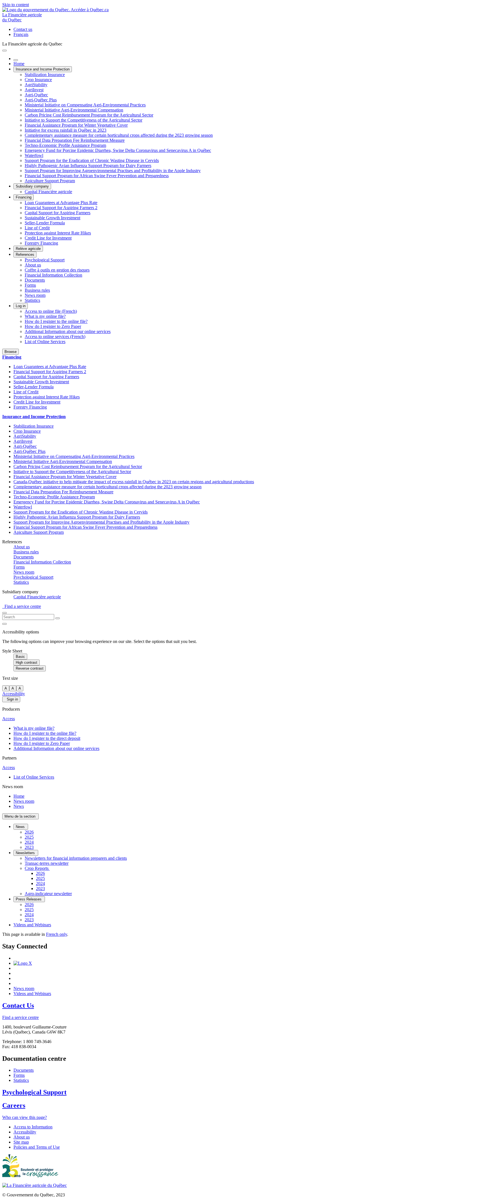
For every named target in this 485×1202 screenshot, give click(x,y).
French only (56, 934)
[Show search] (4, 613)
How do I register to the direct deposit (46, 738)
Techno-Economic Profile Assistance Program (65, 145)
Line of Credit (37, 227)
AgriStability (36, 84)
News (18, 806)
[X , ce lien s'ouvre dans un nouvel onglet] (22, 963)
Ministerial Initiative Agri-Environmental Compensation (74, 110)
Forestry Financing (41, 243)
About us (33, 265)
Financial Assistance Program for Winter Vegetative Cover (76, 125)
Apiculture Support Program (50, 180)
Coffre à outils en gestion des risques (57, 270)
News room (35, 295)
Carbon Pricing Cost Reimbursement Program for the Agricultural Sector (89, 115)
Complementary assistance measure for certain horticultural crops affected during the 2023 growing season (119, 135)
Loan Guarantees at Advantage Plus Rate (61, 202)
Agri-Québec (36, 94)
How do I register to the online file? (56, 321)
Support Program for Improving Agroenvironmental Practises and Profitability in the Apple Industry (113, 170)
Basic (20, 656)
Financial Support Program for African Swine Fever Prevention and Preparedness (97, 175)
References (25, 254)
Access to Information (32, 1127)
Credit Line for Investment (48, 238)
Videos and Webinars (32, 924)
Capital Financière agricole (48, 191)
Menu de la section (20, 816)
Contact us (22, 29)
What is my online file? (45, 316)
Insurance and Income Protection (43, 69)
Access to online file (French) (51, 311)
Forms (30, 285)
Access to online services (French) (55, 336)
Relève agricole (28, 249)
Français (20, 34)
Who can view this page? (24, 1117)
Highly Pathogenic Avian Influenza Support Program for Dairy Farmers (88, 165)
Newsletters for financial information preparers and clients (76, 858)
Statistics (32, 300)
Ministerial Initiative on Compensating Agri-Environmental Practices (85, 104)
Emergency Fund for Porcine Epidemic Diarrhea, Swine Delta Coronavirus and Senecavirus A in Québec (118, 150)
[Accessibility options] (4, 624)
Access (8, 718)
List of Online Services (45, 341)
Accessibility (13, 693)
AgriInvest (34, 89)
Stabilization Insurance (45, 74)
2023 (29, 847)
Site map (21, 1142)
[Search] (57, 618)
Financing (23, 197)
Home (18, 63)
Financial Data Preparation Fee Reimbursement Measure (75, 140)
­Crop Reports (37, 868)
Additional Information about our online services (68, 331)
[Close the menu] (15, 60)
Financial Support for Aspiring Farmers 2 (61, 207)
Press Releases (29, 899)
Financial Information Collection (53, 275)
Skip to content (15, 4)
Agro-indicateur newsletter (48, 893)
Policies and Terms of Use (36, 1147)
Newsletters (26, 853)
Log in (21, 306)
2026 (29, 832)
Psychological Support (45, 259)
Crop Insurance (38, 79)
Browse (10, 352)
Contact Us (18, 1005)
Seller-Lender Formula (45, 222)
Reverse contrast (30, 668)
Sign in (11, 699)
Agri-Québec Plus (41, 99)
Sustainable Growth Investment (52, 217)
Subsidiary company (32, 186)
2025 (29, 837)
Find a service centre (21, 606)
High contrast (26, 662)
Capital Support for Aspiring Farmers (57, 212)
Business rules (37, 290)
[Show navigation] (4, 50)
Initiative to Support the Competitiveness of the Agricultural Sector (83, 120)
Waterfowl (34, 155)
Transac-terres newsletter (46, 863)
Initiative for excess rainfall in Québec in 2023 (65, 130)
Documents (35, 280)
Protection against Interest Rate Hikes (58, 233)
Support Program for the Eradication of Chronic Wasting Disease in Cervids (92, 160)
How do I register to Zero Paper (53, 326)
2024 (29, 842)
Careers (13, 1105)
